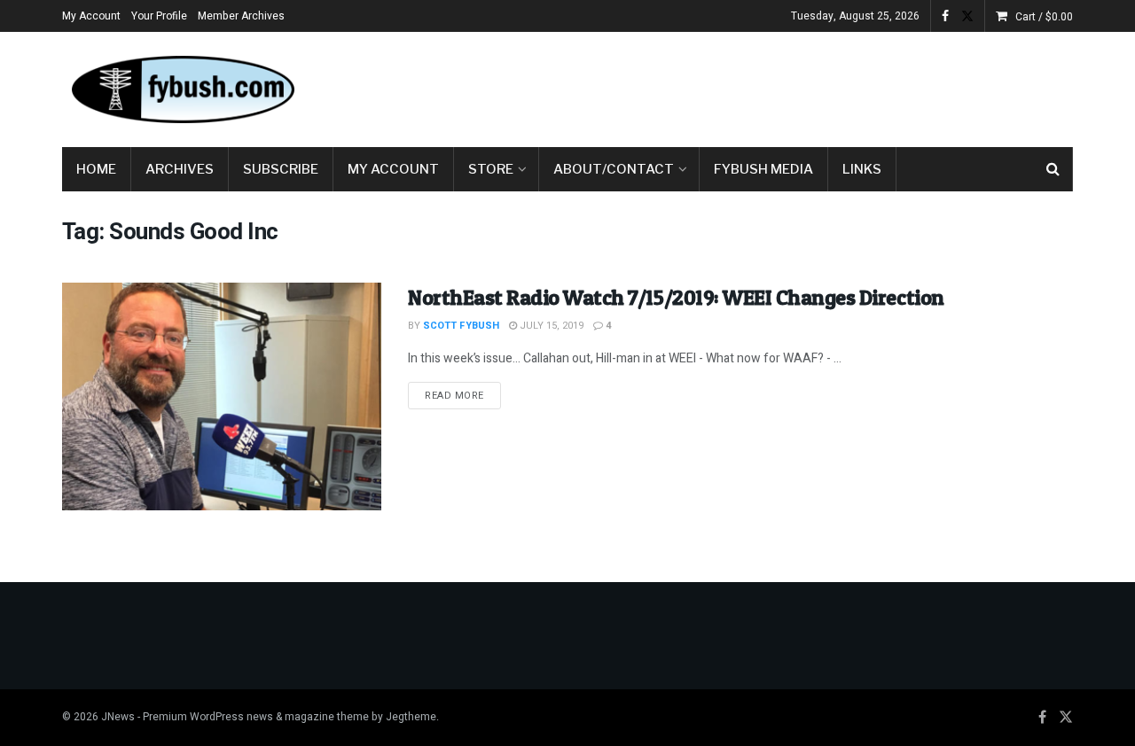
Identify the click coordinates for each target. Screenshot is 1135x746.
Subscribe (280, 169)
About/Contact (613, 169)
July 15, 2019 (550, 325)
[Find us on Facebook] (945, 16)
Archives (179, 169)
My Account (91, 16)
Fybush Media (763, 169)
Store (490, 169)
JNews (118, 717)
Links (861, 169)
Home (96, 169)
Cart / (1044, 17)
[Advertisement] (750, 86)
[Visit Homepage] (181, 89)
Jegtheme (411, 717)
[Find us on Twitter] (967, 16)
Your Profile (159, 16)
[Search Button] (1053, 169)
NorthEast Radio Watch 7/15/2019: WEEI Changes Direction (676, 297)
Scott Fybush (461, 325)
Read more (463, 395)
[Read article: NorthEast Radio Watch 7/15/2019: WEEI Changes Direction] (221, 396)
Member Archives (241, 16)
